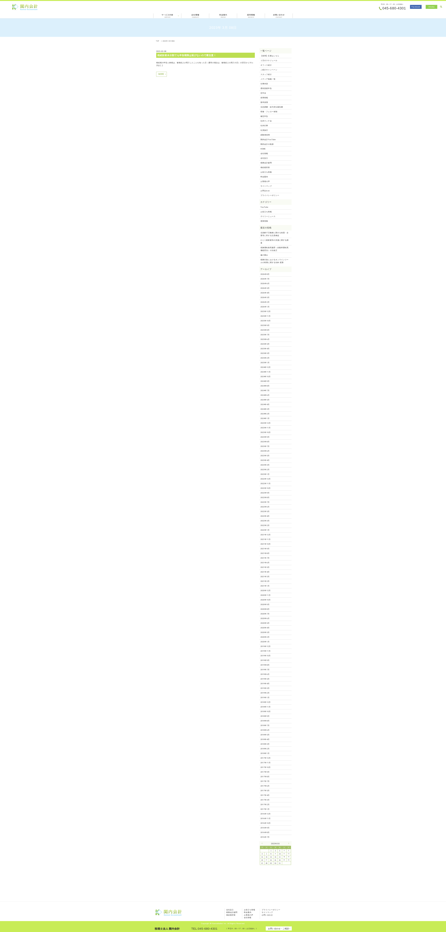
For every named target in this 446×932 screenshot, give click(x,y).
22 (271, 860)
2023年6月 (265, 451)
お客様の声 (265, 181)
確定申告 (264, 116)
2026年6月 (265, 283)
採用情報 (251, 16)
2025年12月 (266, 311)
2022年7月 (265, 502)
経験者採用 (265, 135)
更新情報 (264, 221)
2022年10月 (266, 488)
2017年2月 (265, 804)
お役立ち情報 (266, 172)
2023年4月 (265, 460)
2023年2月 (265, 470)
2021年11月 (266, 539)
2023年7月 (265, 446)
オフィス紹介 (266, 65)
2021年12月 (266, 535)
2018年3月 (265, 744)
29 (271, 863)
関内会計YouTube (268, 140)
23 (275, 860)
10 (280, 853)
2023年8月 (265, 442)
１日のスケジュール (269, 60)
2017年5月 (265, 791)
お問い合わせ (267, 915)
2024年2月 (265, 414)
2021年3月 (265, 577)
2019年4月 (265, 684)
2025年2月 (265, 358)
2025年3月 (265, 353)
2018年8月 (265, 721)
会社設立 (264, 158)
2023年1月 (265, 474)
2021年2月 (265, 581)
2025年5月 (265, 344)
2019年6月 (265, 674)
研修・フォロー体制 (269, 112)
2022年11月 (266, 484)
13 (262, 856)
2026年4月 (265, 293)
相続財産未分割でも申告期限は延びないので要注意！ (186, 55)
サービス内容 (167, 16)
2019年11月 (266, 651)
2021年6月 (265, 563)
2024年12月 (266, 367)
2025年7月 (265, 335)
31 (280, 863)
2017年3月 (265, 800)
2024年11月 (266, 372)
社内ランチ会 (266, 121)
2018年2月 (265, 749)
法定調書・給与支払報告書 (272, 107)
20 (262, 860)
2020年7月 (265, 614)
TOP (157, 41)
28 (266, 863)
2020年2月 (265, 637)
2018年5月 (265, 735)
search (441, 6)
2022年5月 (265, 511)
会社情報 (195, 16)
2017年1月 (265, 809)
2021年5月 (265, 567)
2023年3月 (265, 465)
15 (271, 856)
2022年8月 (265, 497)
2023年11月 (266, 428)
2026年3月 (265, 297)
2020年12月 (266, 591)
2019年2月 (265, 693)
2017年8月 (265, 777)
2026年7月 (265, 279)
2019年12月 (266, 646)
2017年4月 (265, 795)
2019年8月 (265, 665)
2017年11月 (266, 763)
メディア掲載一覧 (268, 79)
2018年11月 (266, 707)
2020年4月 (265, 628)
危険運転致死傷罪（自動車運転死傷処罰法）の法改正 (275, 249)
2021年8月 (265, 553)
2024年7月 (265, 390)
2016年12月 (266, 814)
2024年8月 (265, 386)
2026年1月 (265, 307)
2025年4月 (265, 349)
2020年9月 (265, 604)
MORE (161, 74)
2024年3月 (265, 409)
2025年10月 (266, 321)
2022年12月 (266, 479)
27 (262, 863)
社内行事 (264, 126)
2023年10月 (266, 432)
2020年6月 (265, 618)
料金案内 (223, 16)
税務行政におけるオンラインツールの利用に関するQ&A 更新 (275, 261)
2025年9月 (265, 325)
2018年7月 (265, 725)
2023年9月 (265, 437)
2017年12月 (266, 758)
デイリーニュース (268, 216)
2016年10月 (266, 823)
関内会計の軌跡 (267, 144)
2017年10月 (266, 767)
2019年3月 (265, 688)
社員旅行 (264, 130)
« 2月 (263, 843)
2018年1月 (265, 753)
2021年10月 (266, 544)
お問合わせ (278, 16)
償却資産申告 (266, 88)
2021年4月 (265, 572)
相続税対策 (265, 167)
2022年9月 (265, 493)
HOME (263, 149)
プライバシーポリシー (270, 195)
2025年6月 (265, 339)
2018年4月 (265, 739)
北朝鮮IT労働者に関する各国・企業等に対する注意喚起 (275, 234)
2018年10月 (266, 711)
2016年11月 (266, 818)
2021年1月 (265, 586)
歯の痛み (264, 255)
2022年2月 (265, 525)
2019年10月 (266, 656)
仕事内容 (264, 84)
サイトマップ (266, 186)
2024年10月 (266, 377)
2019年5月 (265, 679)
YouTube (264, 207)
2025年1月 (265, 363)
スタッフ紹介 (266, 74)
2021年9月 (265, 549)
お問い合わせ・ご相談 (278, 928)
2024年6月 (265, 395)
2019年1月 (265, 697)
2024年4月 (265, 404)
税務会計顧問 (266, 163)
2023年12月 (266, 423)
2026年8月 (265, 274)
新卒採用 (264, 102)
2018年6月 (265, 730)
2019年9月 (265, 660)
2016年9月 (265, 828)
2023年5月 (265, 456)
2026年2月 (265, 302)
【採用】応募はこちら (270, 56)
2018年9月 (265, 716)
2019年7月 (265, 670)
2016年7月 (265, 837)
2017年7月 (265, 781)
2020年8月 (265, 609)
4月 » (288, 843)
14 (266, 856)
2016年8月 (265, 832)
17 (280, 856)
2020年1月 (265, 642)
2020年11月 (266, 595)
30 (275, 863)
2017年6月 (265, 786)
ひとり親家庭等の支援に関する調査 (275, 241)
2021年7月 (265, 558)
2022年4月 (265, 516)
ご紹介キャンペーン (269, 70)
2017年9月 (265, 772)
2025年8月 (265, 330)
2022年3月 (265, 521)
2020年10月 (266, 600)
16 (275, 856)
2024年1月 (265, 418)
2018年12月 (266, 702)
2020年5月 (265, 623)
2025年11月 (266, 316)
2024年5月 (265, 400)
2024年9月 (265, 381)
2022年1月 (265, 530)
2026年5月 (265, 288)
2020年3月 (265, 632)
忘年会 (263, 93)
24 (280, 860)
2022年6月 (265, 507)
